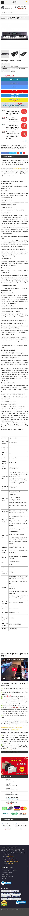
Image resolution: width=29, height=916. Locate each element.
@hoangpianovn (12, 859)
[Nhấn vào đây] (8, 749)
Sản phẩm (12, 17)
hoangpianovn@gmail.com (12, 861)
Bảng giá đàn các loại (7, 876)
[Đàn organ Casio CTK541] (22, 824)
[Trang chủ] (14, 2)
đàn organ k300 (5, 891)
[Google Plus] (18, 153)
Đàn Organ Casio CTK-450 (8, 826)
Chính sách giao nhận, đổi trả (9, 870)
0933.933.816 (15, 729)
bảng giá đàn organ (15, 898)
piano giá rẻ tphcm (6, 896)
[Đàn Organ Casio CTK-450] (9, 824)
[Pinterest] (24, 153)
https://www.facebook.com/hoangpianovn (11, 727)
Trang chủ (5, 17)
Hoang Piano (11, 863)
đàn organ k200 (5, 898)
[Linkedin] (21, 153)
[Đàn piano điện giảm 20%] (14, 774)
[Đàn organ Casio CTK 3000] (5, 54)
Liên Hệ (4, 878)
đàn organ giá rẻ (17, 168)
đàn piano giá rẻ (16, 896)
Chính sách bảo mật (7, 872)
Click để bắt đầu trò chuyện (11, 799)
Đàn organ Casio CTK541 (22, 826)
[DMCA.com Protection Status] (4, 906)
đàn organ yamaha (16, 893)
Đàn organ (19, 17)
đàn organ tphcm (6, 893)
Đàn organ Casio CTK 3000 (14, 18)
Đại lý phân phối (6, 874)
